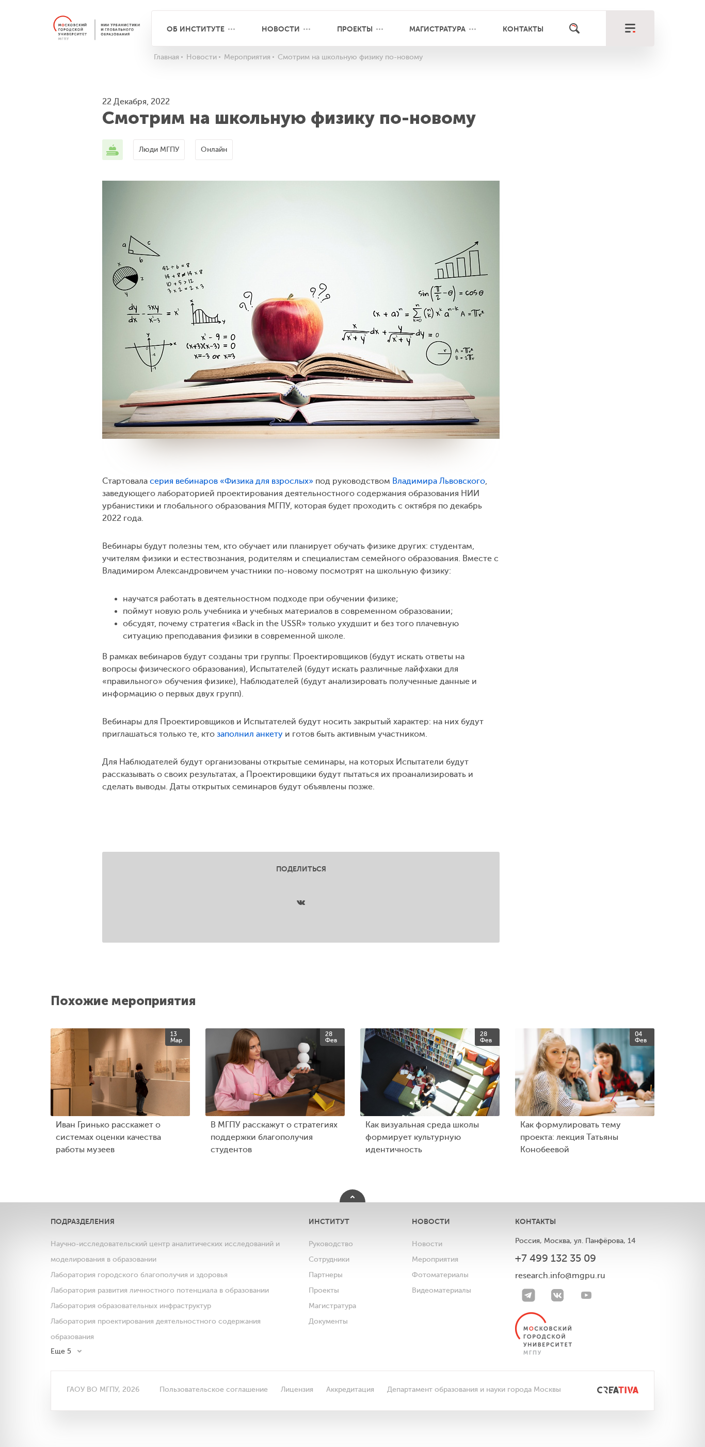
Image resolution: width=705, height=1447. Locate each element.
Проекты (355, 29)
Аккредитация (350, 1389)
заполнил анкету (250, 734)
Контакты (523, 29)
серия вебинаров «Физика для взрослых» (231, 481)
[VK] (557, 1295)
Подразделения (83, 1221)
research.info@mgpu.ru (560, 1275)
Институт (329, 1221)
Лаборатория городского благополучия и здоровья (139, 1275)
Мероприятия (435, 1259)
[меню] (630, 28)
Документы (328, 1321)
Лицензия (297, 1389)
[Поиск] (574, 28)
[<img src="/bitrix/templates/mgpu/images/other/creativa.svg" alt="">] (606, 1389)
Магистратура (437, 29)
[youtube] (586, 1295)
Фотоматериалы (440, 1275)
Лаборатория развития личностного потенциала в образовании (160, 1290)
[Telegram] (528, 1295)
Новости (281, 29)
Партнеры (326, 1275)
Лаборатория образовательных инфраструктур (131, 1306)
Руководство (331, 1244)
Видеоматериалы (441, 1290)
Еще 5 (61, 1351)
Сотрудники (329, 1259)
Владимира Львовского (438, 481)
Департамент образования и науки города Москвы (474, 1389)
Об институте (196, 29)
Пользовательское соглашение (213, 1389)
